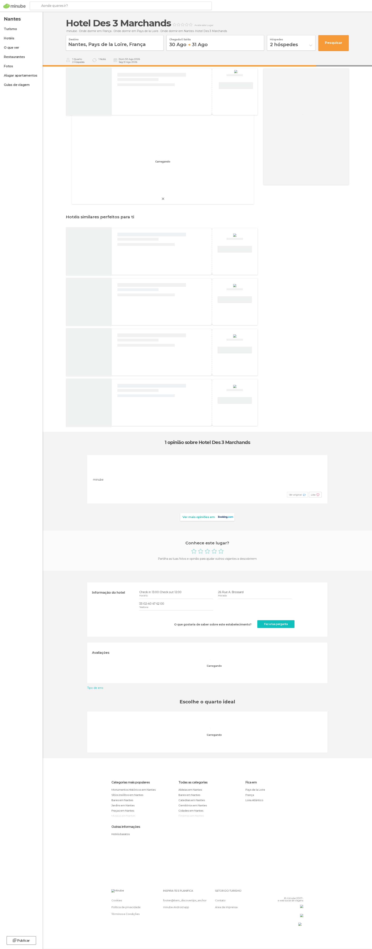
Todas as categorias (193, 782)
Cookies (116, 900)
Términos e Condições (125, 913)
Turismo (10, 29)
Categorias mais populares (130, 782)
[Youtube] (300, 892)
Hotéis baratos (120, 834)
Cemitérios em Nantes (192, 805)
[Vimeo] (294, 892)
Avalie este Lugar (204, 25)
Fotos (8, 66)
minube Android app (176, 907)
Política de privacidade (125, 907)
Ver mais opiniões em (199, 517)
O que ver (11, 47)
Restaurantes (14, 57)
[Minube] (14, 6)
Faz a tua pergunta (276, 624)
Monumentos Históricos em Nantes (133, 789)
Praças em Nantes (122, 810)
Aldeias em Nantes (190, 789)
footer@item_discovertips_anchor (185, 900)
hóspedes (286, 44)
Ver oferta (235, 85)
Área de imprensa (226, 907)
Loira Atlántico (254, 800)
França (249, 794)
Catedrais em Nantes (191, 800)
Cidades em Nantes (190, 810)
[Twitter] (287, 892)
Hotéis (9, 38)
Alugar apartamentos (20, 75)
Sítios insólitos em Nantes (127, 794)
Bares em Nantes (122, 800)
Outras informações (125, 827)
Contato (220, 900)
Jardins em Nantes (122, 805)
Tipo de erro (95, 687)
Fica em (251, 782)
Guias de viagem (17, 85)
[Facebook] (281, 892)
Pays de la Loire (255, 789)
